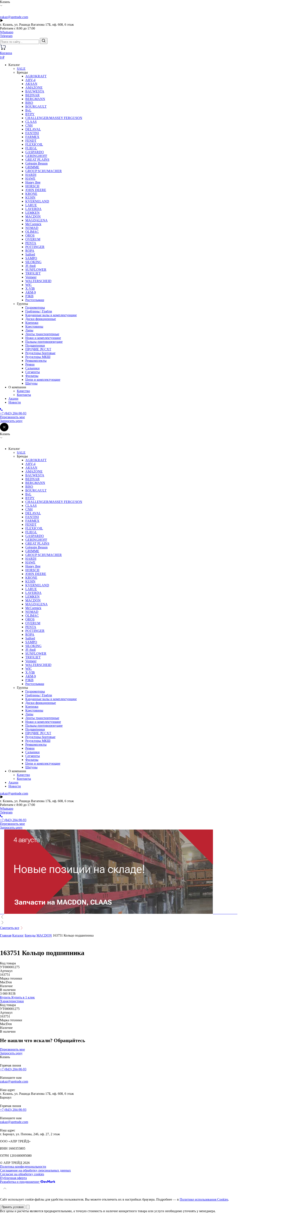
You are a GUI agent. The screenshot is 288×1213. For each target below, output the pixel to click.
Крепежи (31, 322)
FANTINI (32, 133)
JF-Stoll (30, 266)
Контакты (24, 395)
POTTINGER (34, 247)
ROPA (29, 250)
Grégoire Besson (36, 163)
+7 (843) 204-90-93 (13, 1069)
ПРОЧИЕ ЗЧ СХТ (38, 349)
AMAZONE (34, 87)
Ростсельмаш (34, 300)
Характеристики (12, 1001)
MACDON (33, 216)
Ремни (30, 364)
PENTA (30, 243)
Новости (14, 402)
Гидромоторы (35, 307)
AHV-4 (30, 80)
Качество (23, 391)
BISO (29, 103)
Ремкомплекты (36, 360)
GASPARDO (34, 152)
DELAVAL (33, 129)
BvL (28, 110)
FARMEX (32, 137)
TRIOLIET (33, 273)
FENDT (30, 140)
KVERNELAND (37, 201)
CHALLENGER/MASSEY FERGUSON (53, 118)
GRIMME (32, 167)
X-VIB (30, 288)
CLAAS (31, 121)
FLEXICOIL (34, 144)
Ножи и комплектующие (43, 338)
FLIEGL (31, 148)
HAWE (30, 178)
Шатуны (31, 383)
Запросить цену (11, 421)
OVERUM (32, 239)
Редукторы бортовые (40, 353)
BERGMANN (35, 99)
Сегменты (32, 372)
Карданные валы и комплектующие (51, 315)
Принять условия (13, 1207)
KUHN (30, 197)
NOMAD (31, 228)
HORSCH (32, 186)
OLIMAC (32, 231)
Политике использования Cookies (204, 1199)
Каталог (18, 935)
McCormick (33, 224)
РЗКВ (29, 296)
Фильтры (31, 376)
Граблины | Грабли (38, 311)
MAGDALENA (36, 220)
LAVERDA (33, 209)
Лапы (29, 330)
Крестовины (34, 326)
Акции (13, 398)
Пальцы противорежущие (44, 341)
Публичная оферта (13, 1178)
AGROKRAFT (36, 76)
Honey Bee (32, 182)
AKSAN (31, 84)
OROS (30, 235)
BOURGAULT (36, 106)
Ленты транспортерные (42, 334)
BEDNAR (32, 95)
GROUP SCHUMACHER (43, 171)
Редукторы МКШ (37, 357)
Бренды (30, 935)
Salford (30, 254)
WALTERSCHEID (38, 281)
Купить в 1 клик (23, 997)
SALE (21, 68)
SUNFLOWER (35, 269)
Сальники (32, 368)
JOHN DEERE (35, 190)
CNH (29, 125)
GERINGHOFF (36, 156)
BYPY (30, 114)
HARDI (30, 175)
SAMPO (31, 258)
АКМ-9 (30, 292)
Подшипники (35, 345)
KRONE (31, 194)
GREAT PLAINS (37, 159)
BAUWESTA (34, 91)
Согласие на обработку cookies (22, 1174)
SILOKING (33, 262)
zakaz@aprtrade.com (14, 17)
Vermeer (30, 277)
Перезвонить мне (12, 417)
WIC (28, 285)
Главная (5, 935)
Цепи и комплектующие (42, 379)
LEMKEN (32, 212)
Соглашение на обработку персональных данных (35, 1170)
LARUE (31, 205)
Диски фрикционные (40, 319)
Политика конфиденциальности (23, 1166)
